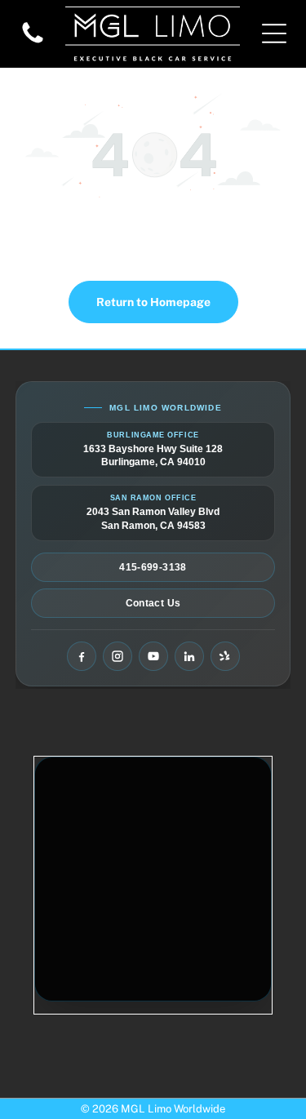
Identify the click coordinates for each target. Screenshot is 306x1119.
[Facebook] (81, 656)
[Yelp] (225, 656)
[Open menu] (274, 33)
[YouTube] (153, 656)
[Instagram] (117, 656)
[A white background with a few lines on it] (33, 42)
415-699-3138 (152, 567)
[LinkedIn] (189, 656)
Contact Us (153, 603)
